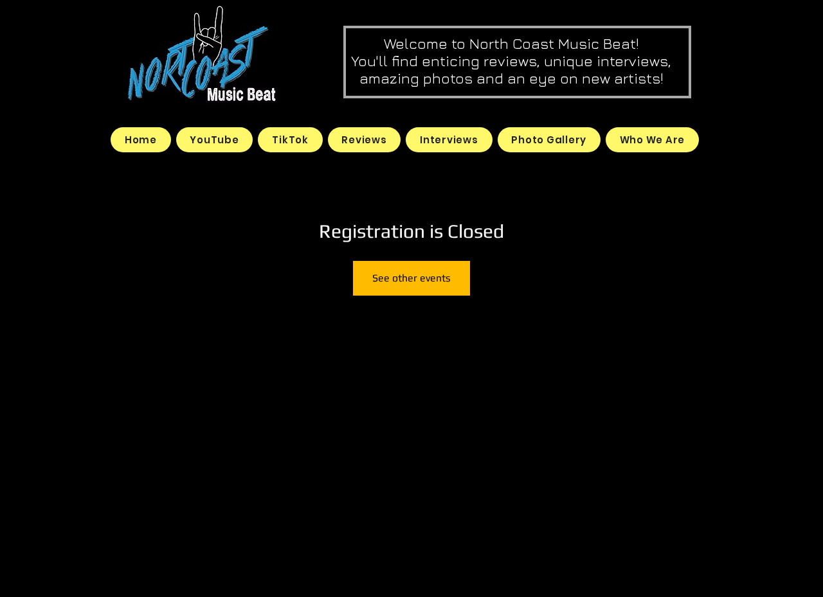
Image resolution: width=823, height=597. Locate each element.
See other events (411, 278)
